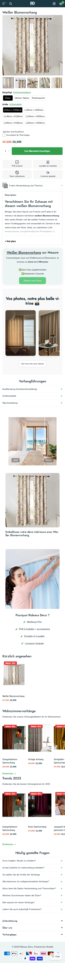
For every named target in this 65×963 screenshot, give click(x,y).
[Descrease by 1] (9, 153)
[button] (8, 82)
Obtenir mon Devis (32, 280)
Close (10, 3)
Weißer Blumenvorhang (13, 696)
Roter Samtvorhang (37, 826)
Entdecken (8, 773)
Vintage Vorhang (36, 759)
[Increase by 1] (9, 148)
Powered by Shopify (43, 947)
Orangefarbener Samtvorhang (9, 761)
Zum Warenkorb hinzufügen (37, 151)
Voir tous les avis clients (32, 363)
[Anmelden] (54, 3)
